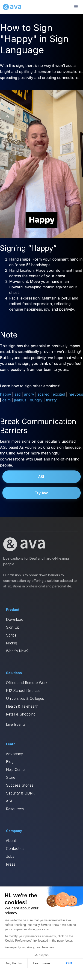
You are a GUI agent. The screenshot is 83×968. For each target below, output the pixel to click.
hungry (36, 400)
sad (18, 394)
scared (43, 394)
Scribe (11, 635)
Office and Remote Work (26, 682)
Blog (10, 761)
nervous (75, 394)
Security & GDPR (20, 793)
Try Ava (41, 493)
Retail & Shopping (21, 714)
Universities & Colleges (25, 698)
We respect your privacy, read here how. (29, 947)
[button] (76, 7)
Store (10, 777)
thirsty (51, 400)
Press (10, 864)
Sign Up (12, 627)
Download (14, 619)
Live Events (16, 724)
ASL (41, 476)
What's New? (17, 651)
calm (6, 400)
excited (59, 394)
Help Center (16, 769)
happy (5, 394)
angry (29, 394)
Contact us (15, 848)
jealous (20, 400)
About (11, 840)
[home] (12, 7)
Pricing (11, 643)
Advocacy (14, 753)
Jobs (10, 856)
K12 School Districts (23, 690)
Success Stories (19, 785)
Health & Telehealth (22, 706)
